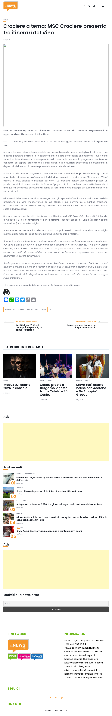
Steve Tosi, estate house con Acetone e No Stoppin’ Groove (91, 390)
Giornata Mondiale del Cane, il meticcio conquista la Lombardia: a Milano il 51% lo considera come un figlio (61, 519)
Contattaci (60, 711)
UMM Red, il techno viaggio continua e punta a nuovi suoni (49, 531)
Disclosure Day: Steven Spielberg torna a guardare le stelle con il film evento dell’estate (59, 479)
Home (48, 711)
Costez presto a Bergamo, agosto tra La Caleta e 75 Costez (53, 390)
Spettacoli (30, 474)
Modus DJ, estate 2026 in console (16, 386)
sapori (43, 309)
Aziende (20, 487)
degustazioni (10, 309)
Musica (79, 380)
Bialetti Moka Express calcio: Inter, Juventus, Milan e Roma (49, 491)
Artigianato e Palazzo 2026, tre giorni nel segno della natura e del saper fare (59, 504)
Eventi (42, 380)
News (5, 20)
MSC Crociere (32, 309)
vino (51, 309)
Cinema (19, 474)
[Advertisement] (56, 442)
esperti (21, 309)
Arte (18, 500)
